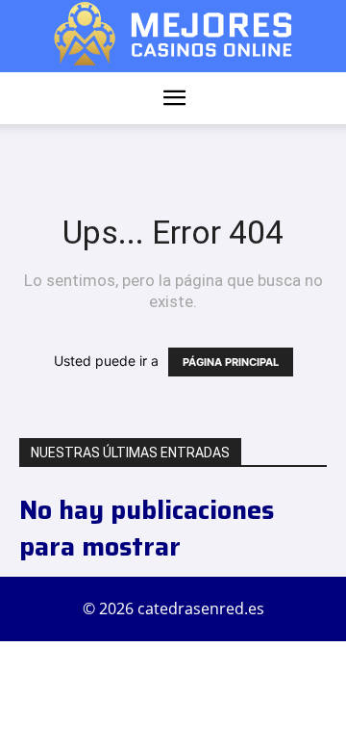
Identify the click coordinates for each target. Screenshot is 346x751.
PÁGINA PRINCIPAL (231, 362)
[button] (174, 98)
